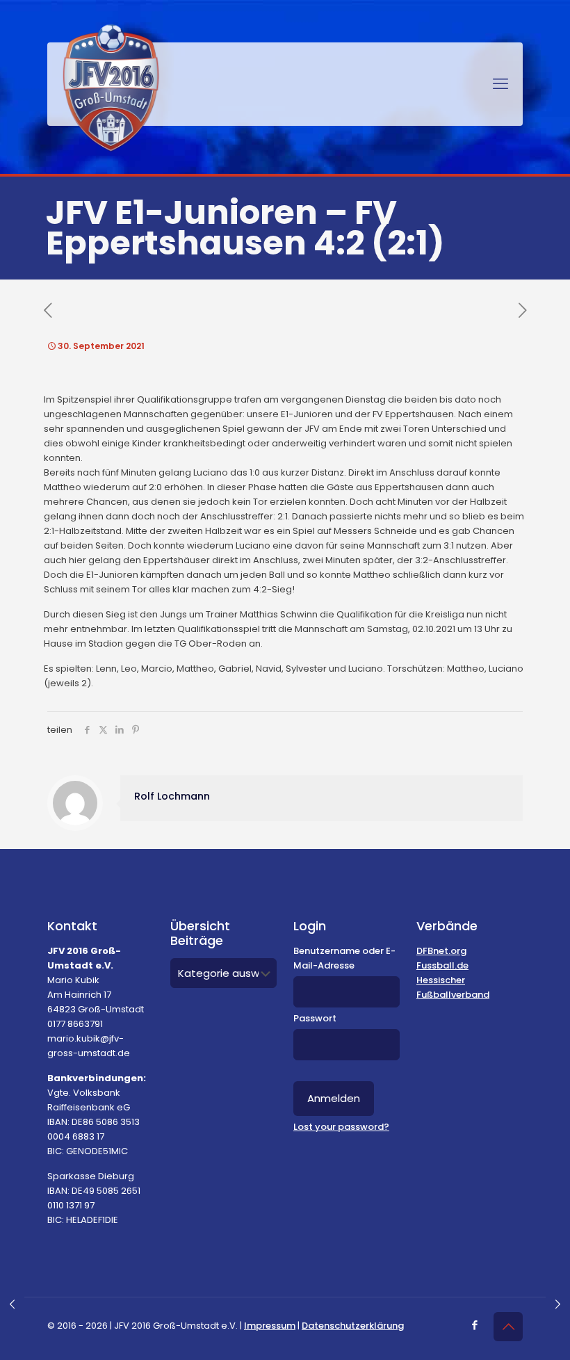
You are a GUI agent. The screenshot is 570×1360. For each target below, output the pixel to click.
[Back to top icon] (508, 1326)
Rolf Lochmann (172, 796)
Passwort (314, 1018)
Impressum (269, 1325)
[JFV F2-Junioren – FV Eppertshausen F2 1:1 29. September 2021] (12, 1304)
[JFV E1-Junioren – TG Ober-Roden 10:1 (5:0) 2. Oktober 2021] (558, 1304)
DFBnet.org (441, 950)
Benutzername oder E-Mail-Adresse (344, 958)
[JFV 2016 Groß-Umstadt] (111, 88)
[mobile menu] (500, 84)
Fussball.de (442, 965)
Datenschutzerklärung (353, 1325)
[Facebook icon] (474, 1325)
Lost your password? (341, 1126)
